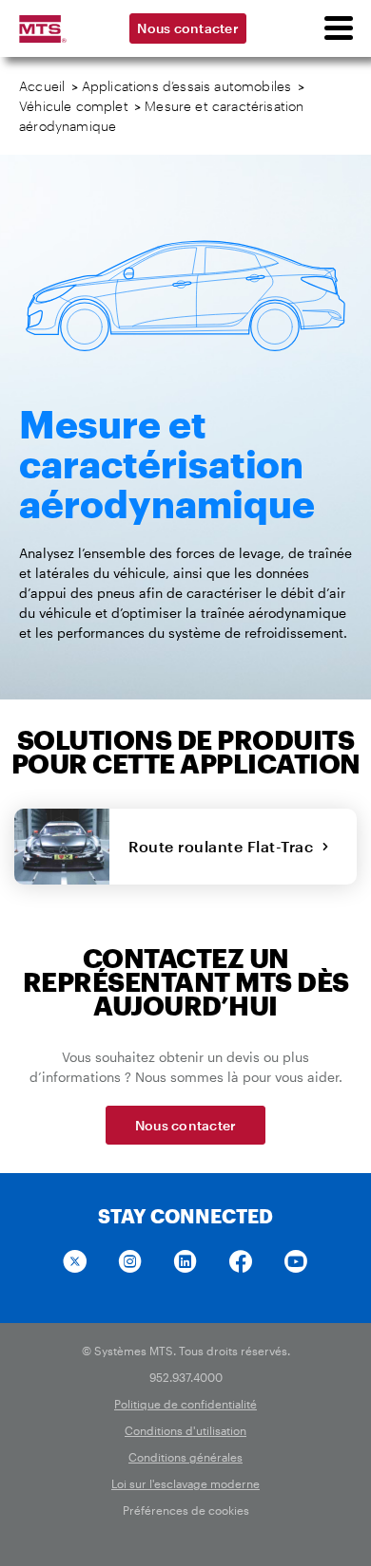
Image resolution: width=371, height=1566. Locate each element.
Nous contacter (188, 28)
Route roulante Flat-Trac (225, 846)
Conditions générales (185, 1456)
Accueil (42, 86)
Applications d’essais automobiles (187, 86)
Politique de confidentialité (185, 1403)
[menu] (337, 28)
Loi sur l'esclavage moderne (185, 1483)
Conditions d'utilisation (185, 1430)
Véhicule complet (73, 106)
